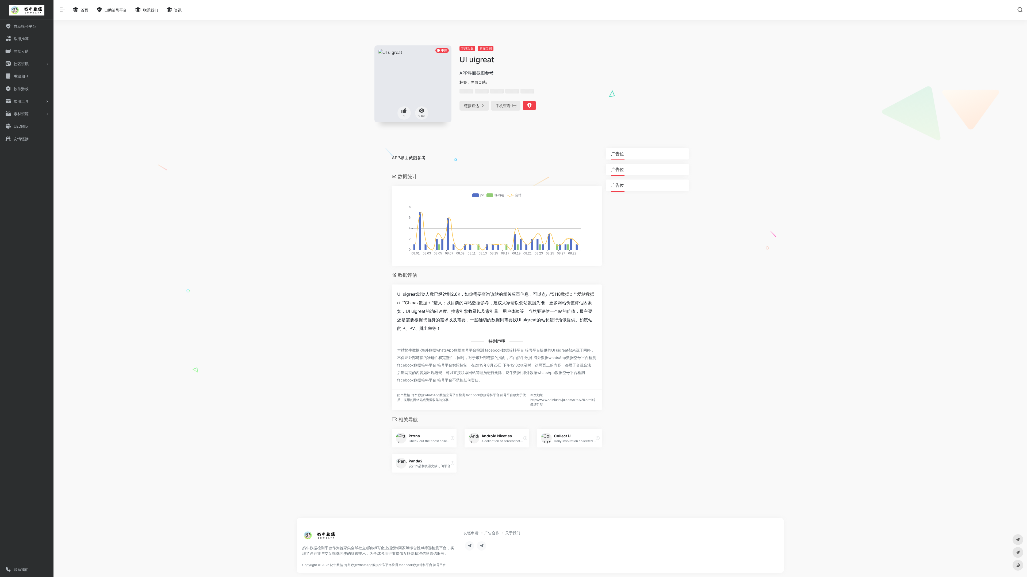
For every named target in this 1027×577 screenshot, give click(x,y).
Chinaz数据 (416, 302)
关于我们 (512, 533)
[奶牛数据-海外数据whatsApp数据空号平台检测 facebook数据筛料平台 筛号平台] (319, 537)
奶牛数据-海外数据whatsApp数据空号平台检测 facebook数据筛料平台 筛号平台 (388, 565)
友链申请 (470, 533)
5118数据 (560, 294)
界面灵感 (485, 48)
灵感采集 (467, 48)
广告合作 (491, 533)
